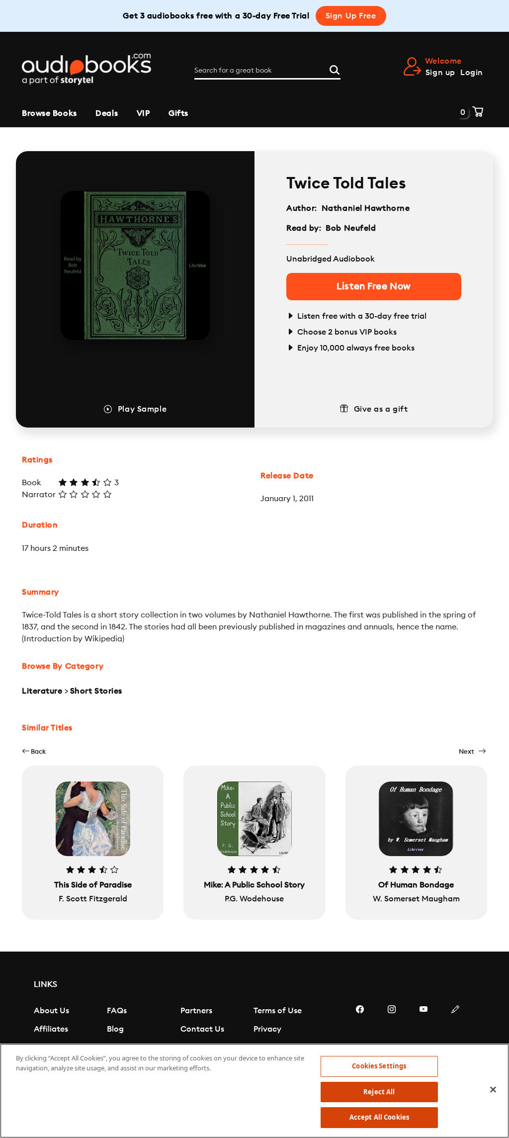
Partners (196, 1011)
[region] (254, 1091)
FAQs (117, 1011)
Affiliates (51, 1029)
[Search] (334, 69)
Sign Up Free (351, 16)
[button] (34, 751)
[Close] (493, 1090)
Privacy (267, 1029)
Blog (115, 1029)
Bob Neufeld (351, 228)
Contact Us (202, 1029)
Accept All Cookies (379, 1117)
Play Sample (142, 409)
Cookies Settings (379, 1065)
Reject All (379, 1091)
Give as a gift (381, 409)
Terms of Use (278, 1011)
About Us (51, 1011)
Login (471, 73)
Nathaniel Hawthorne (366, 208)
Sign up (440, 73)
